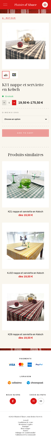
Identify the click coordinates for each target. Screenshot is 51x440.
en (41, 401)
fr (34, 401)
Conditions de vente (25, 422)
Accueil (25, 420)
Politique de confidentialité (25, 433)
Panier (25, 431)
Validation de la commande (25, 435)
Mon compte (25, 428)
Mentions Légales (25, 424)
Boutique (25, 426)
